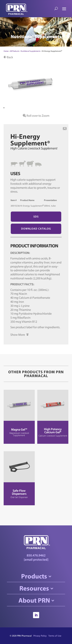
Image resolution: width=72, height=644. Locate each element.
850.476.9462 (36, 555)
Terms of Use (54, 635)
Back (9, 57)
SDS (36, 216)
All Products (14, 51)
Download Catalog (36, 228)
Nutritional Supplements (30, 51)
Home (6, 51)
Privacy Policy (40, 635)
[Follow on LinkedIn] (36, 615)
